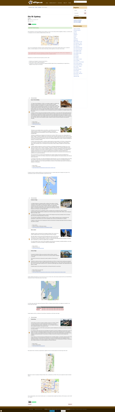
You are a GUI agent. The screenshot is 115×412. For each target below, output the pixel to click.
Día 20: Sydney (76, 70)
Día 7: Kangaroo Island (77, 51)
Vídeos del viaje (76, 76)
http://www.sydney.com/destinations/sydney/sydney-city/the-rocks (43, 167)
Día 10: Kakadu (76, 56)
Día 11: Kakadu (76, 57)
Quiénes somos (52, 2)
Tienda (69, 2)
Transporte (75, 34)
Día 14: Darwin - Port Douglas (79, 61)
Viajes (64, 2)
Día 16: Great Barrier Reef (78, 64)
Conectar (80, 17)
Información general (77, 30)
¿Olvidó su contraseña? (78, 20)
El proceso (60, 2)
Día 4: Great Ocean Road (78, 47)
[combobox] (80, 2)
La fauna (75, 31)
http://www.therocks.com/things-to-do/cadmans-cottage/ (42, 227)
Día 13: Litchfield (76, 60)
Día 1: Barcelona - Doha (78, 43)
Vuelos (75, 37)
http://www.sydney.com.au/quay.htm (38, 345)
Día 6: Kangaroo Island (77, 50)
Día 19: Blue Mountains (77, 69)
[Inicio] (35, 2)
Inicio (47, 2)
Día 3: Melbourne (76, 46)
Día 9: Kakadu (76, 54)
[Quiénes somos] (55, 2)
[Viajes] (66, 2)
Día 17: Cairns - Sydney (77, 66)
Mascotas (75, 33)
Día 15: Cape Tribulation (78, 63)
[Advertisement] (45, 12)
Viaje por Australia (77, 28)
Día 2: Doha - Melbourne (78, 44)
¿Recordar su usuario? (77, 21)
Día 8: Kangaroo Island (77, 53)
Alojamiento (76, 38)
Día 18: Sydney (76, 67)
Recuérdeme (77, 15)
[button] (1, 411)
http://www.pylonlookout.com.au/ (38, 248)
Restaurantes (76, 40)
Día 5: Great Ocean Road (78, 48)
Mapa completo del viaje (78, 41)
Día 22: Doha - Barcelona (78, 73)
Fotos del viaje (76, 74)
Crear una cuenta (77, 22)
